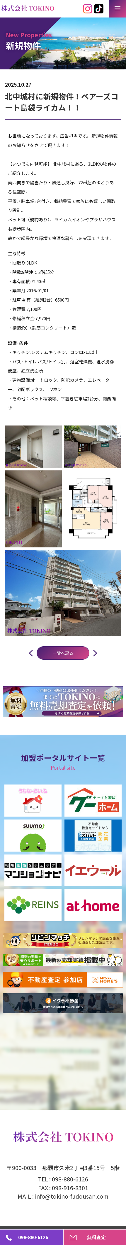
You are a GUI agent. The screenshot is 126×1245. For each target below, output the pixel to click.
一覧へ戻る (63, 653)
